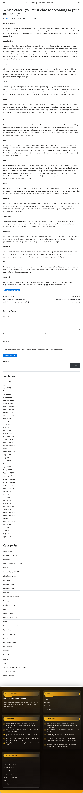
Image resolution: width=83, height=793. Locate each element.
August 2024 (7, 455)
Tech (5, 663)
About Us (47, 702)
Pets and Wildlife (9, 642)
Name (6, 333)
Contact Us (47, 699)
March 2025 (7, 433)
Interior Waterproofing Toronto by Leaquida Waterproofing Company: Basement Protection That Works (21, 725)
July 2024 (6, 458)
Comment (7, 316)
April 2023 (7, 500)
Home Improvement (10, 626)
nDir (6, 18)
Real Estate (7, 646)
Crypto (5, 568)
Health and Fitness (10, 617)
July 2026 (6, 385)
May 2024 (6, 464)
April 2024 (7, 467)
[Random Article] (76, 2)
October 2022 (8, 518)
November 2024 (9, 446)
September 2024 (9, 452)
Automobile (7, 551)
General (6, 609)
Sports (5, 659)
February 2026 (8, 400)
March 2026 (7, 397)
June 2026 (7, 388)
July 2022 (6, 527)
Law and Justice (9, 634)
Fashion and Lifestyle (12, 290)
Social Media (7, 655)
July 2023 (6, 494)
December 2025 (9, 406)
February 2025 (8, 436)
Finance (6, 601)
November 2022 (9, 515)
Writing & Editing (9, 676)
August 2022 (7, 524)
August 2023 (7, 491)
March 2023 (7, 503)
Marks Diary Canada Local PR (39, 2)
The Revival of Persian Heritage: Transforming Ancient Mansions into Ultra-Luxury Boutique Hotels (61, 740)
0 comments (31, 18)
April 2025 (7, 430)
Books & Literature (10, 555)
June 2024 (7, 461)
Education (7, 580)
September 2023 (9, 488)
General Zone (8, 613)
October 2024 (8, 449)
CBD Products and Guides (12, 564)
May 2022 (6, 534)
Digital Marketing (9, 576)
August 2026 (7, 382)
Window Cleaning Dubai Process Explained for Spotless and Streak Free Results (61, 745)
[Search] (79, 2)
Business (6, 559)
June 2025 (7, 424)
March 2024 (7, 470)
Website (6, 341)
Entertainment (8, 584)
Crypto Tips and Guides (11, 572)
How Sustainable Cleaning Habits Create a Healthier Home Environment (60, 735)
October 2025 (8, 412)
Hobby (5, 622)
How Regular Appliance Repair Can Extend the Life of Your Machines (22, 730)
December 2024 (9, 443)
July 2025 (6, 421)
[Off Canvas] (4, 2)
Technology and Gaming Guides (14, 667)
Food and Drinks (9, 605)
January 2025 (8, 439)
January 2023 (8, 509)
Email (45, 333)
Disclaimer (47, 709)
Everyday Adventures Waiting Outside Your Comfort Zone (22, 743)
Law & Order (7, 630)
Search (6, 361)
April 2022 (7, 537)
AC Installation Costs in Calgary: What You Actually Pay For (63, 730)
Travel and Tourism (10, 671)
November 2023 (9, 482)
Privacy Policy (48, 706)
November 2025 (9, 409)
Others (5, 638)
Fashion (6, 593)
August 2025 (7, 418)
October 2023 (8, 485)
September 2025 (9, 415)
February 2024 (8, 473)
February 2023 (8, 506)
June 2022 (7, 531)
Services (6, 651)
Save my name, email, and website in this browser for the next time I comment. (35, 350)
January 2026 (8, 403)
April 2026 (7, 394)
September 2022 (9, 521)
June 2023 (7, 497)
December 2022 (9, 512)
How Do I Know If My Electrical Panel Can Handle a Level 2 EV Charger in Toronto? (22, 739)
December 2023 (9, 479)
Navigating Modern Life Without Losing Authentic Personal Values (21, 735)
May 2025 (6, 427)
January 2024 (8, 476)
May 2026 (6, 391)
